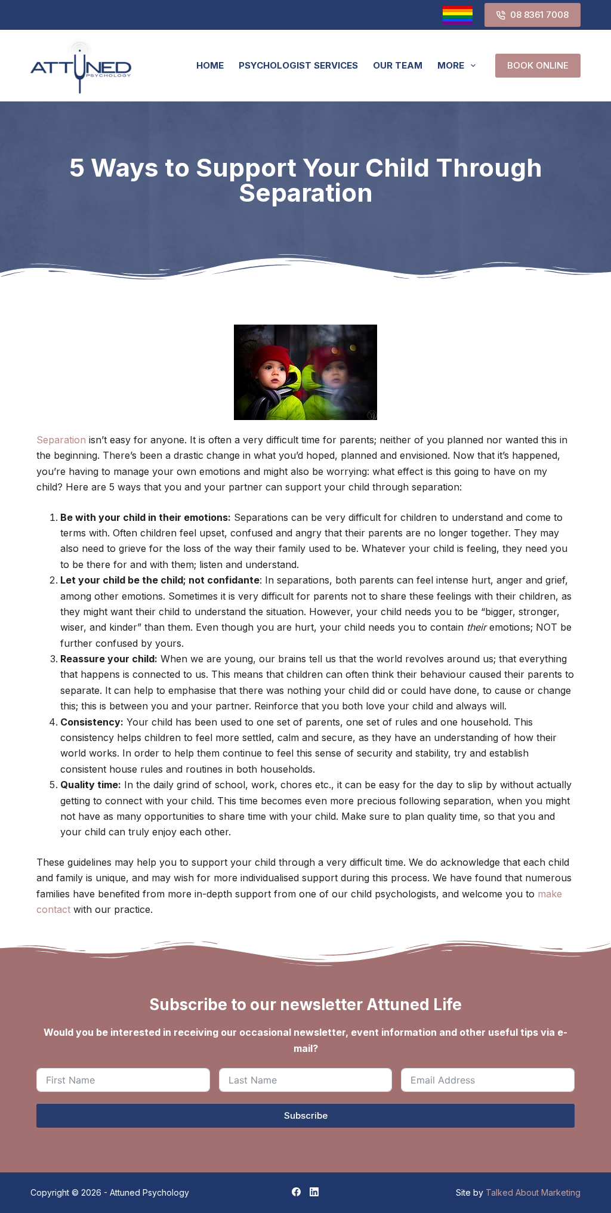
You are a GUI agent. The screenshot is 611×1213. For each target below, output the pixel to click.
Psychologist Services (298, 65)
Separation (61, 440)
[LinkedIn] (314, 1191)
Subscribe (306, 1115)
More (450, 65)
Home (210, 65)
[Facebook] (296, 1191)
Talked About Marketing (533, 1192)
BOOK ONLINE (538, 65)
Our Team (397, 65)
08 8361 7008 (539, 14)
